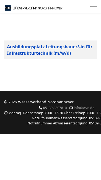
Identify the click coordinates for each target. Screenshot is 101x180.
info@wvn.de (84, 108)
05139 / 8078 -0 (55, 108)
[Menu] (93, 8)
